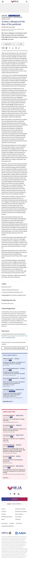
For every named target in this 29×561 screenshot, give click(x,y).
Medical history (19, 415)
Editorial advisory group (6, 516)
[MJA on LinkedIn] (18, 494)
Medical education (18, 17)
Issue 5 (8, 19)
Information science (8, 358)
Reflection (4, 15)
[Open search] (27, 2)
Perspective (18, 425)
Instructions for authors (20, 509)
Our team (3, 514)
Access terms (19, 523)
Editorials (17, 358)
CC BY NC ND (17, 15)
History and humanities (7, 17)
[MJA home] (14, 488)
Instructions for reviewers (21, 511)
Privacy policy (4, 523)
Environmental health (8, 389)
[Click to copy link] (18, 48)
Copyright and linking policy (7, 526)
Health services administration (11, 368)
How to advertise (19, 514)
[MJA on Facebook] (10, 494)
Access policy (18, 516)
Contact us (3, 511)
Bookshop (14, 499)
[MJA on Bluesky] (14, 494)
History (3, 519)
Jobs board (17, 519)
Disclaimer (11, 523)
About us (3, 509)
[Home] (14, 2)
